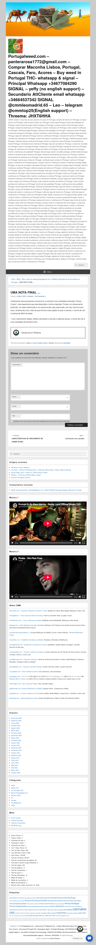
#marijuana (46, 906)
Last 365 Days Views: (18, 853)
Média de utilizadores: (18, 882)
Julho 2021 (14, 760)
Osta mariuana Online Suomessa (32, 615)
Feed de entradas (17, 820)
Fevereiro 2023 (16, 740)
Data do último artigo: (18, 885)
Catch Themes (55, 938)
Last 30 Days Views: (18, 850)
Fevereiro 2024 (16, 733)
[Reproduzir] (12, 543)
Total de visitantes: (17, 858)
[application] (48, 523)
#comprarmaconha (43, 897)
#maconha (30, 900)
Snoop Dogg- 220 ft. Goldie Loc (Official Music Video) (29, 472)
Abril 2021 (14, 768)
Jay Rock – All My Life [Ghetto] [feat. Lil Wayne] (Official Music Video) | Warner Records (41, 470)
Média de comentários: (19, 880)
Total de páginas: (17, 868)
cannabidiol (67, 909)
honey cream (42, 343)
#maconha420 (41, 900)
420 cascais (28, 909)
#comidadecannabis (30, 898)
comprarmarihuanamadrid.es (19, 632)
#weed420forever (69, 906)
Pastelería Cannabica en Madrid (32, 640)
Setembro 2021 (16, 755)
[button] (89, 938)
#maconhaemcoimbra (33, 904)
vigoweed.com (14, 693)
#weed (52, 906)
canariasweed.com (15, 652)
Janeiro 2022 (15, 745)
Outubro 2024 (15, 725)
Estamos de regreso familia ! (21, 477)
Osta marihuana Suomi (30, 671)
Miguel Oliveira (16, 490)
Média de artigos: (17, 877)
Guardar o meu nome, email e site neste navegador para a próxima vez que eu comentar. (41, 421)
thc (43, 915)
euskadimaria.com (15, 620)
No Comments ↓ (40, 296)
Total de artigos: (16, 865)
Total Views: (15, 855)
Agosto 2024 (15, 728)
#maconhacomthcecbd (72, 900)
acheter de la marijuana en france (35, 644)
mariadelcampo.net (15, 659)
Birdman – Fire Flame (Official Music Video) (26, 475)
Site (13, 415)
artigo (28, 343)
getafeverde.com (15, 688)
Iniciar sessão (16, 818)
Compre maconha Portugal (32, 667)
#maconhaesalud (59, 904)
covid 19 (23, 913)
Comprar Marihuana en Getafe (31, 688)
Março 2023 (15, 738)
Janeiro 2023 (15, 743)
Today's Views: (16, 838)
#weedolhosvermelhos (16, 910)
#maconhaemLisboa (46, 903)
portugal (29, 915)
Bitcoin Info (15, 788)
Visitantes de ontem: (18, 845)
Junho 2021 (15, 763)
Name (14, 396)
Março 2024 (15, 730)
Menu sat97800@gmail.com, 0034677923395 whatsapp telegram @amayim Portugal (52, 490)
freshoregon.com (15, 684)
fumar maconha (31, 913)
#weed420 (59, 906)
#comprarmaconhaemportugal (63, 897)
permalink (67, 343)
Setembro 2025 (16, 720)
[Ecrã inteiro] (83, 543)
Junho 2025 (15, 723)
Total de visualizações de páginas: (23, 860)
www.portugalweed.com (62, 915)
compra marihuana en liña (29, 693)
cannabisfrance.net (15, 644)
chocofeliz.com (14, 640)
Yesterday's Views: (17, 843)
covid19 (17, 913)
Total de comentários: (18, 870)
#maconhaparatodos (18, 906)
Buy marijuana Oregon (30, 684)
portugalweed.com (15, 667)
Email (14, 406)
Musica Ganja (15, 795)
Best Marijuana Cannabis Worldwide (32, 625)
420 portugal (58, 910)
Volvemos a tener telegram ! (20, 467)
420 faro (36, 910)
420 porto (50, 910)
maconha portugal (72, 913)
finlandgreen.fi (14, 615)
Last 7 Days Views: (18, 848)
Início (13, 279)
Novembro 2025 (16, 718)
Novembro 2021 (16, 750)
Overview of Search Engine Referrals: (24, 863)
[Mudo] (80, 543)
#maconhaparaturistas (34, 906)
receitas (14, 800)
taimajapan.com (14, 676)
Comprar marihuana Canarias (33, 652)
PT (12, 798)
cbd (11, 912)
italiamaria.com (14, 611)
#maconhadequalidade (17, 903)
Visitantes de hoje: (17, 840)
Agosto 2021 (15, 758)
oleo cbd (82, 913)
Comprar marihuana (30, 659)
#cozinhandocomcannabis (16, 901)
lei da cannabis (41, 913)
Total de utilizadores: (18, 875)
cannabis (80, 908)
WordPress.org (16, 825)
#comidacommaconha (16, 898)
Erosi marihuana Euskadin (32, 620)
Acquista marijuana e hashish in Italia (34, 611)
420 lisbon (43, 909)
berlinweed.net (14, 698)
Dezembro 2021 (16, 748)
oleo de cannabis (14, 915)
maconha (61, 912)
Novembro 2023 (16, 735)
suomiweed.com (14, 671)
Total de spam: (16, 873)
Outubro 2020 (15, 773)
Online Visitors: (16, 835)
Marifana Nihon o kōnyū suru (19, 679)
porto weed (22, 915)
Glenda (30, 296)
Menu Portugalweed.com (19, 793)
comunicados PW (17, 790)
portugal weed (37, 915)
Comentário (16, 364)
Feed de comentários (18, 823)
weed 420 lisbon (50, 915)
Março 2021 (15, 770)
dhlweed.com (13, 625)
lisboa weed (51, 913)
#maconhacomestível (55, 900)
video (13, 805)
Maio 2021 (14, 765)
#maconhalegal (72, 903)
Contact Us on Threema (31, 332)
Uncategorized (16, 803)
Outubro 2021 (15, 753)
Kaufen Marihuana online (29, 698)
